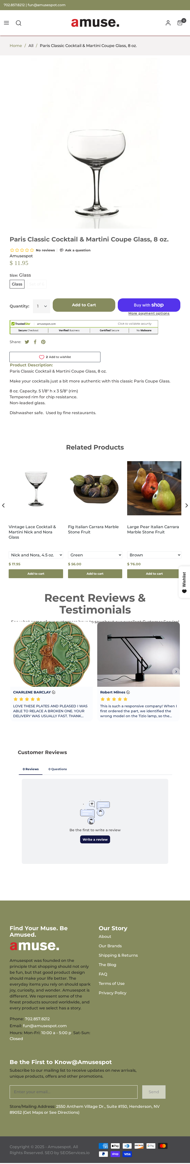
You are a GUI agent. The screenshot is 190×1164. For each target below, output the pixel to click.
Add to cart (35, 573)
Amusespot (21, 256)
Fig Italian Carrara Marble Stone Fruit (93, 529)
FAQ (103, 974)
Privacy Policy (112, 993)
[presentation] (3, 505)
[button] (18, 23)
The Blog (107, 964)
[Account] (168, 23)
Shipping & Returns (118, 955)
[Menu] (6, 23)
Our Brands (110, 946)
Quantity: (19, 306)
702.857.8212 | (16, 5)
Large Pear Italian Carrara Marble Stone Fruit (153, 529)
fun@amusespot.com (47, 5)
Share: (15, 341)
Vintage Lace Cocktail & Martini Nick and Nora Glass (32, 532)
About (105, 936)
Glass (17, 284)
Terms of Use (112, 983)
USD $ (172, 5)
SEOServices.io (75, 1152)
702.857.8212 (37, 1019)
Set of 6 (36, 284)
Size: (20, 275)
